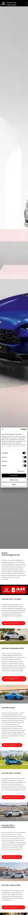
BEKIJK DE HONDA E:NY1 (10, 745)
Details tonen (20, 471)
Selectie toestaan (14, 479)
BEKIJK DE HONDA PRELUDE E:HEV (12, 679)
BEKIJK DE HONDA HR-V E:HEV (11, 623)
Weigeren (14, 484)
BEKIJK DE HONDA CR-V (10, 857)
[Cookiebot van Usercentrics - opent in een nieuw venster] (20, 429)
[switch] (24, 457)
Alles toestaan (14, 475)
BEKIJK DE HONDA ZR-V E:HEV (11, 797)
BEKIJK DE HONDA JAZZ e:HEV (11, 907)
